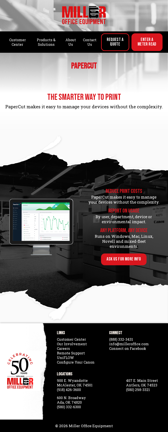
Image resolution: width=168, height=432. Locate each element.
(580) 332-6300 (69, 407)
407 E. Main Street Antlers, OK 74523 (142, 382)
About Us (70, 42)
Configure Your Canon (75, 362)
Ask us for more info (124, 259)
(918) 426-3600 (69, 389)
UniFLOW (65, 357)
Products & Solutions (46, 42)
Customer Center (17, 42)
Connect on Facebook (127, 348)
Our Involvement (72, 344)
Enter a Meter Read (147, 42)
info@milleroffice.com (129, 344)
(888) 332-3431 (121, 339)
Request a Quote (115, 42)
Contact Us (89, 42)
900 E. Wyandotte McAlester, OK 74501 (75, 382)
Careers (63, 348)
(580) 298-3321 (138, 389)
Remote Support (71, 353)
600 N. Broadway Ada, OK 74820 (71, 400)
